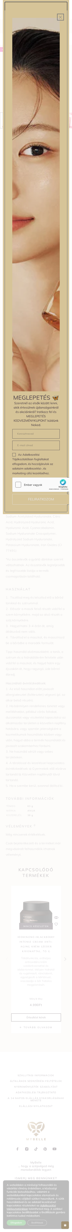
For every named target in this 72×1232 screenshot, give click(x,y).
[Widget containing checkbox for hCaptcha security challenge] (41, 484)
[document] (36, 616)
